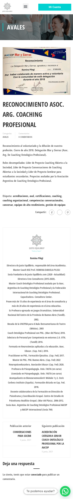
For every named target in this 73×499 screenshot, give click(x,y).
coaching (56, 196)
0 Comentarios (25, 136)
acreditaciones (20, 196)
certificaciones (43, 196)
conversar (8, 204)
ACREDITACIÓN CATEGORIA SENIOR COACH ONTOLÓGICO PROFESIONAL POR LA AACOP (53, 439)
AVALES (6, 136)
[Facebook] (51, 212)
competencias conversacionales (46, 200)
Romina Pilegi (36, 258)
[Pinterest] (67, 212)
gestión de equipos (56, 204)
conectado (36, 474)
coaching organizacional (15, 200)
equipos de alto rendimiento (29, 204)
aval (32, 196)
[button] (26, 6)
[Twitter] (59, 212)
